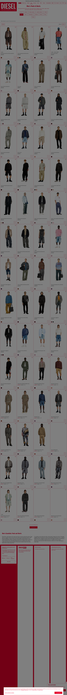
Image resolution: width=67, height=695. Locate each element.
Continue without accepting (9, 692)
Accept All (58, 692)
